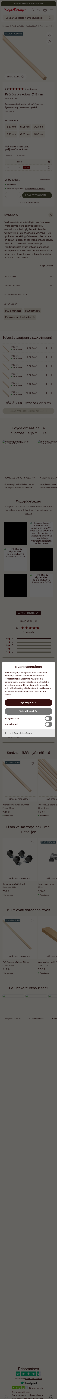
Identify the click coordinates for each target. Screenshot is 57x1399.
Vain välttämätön (28, 711)
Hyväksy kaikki (28, 702)
